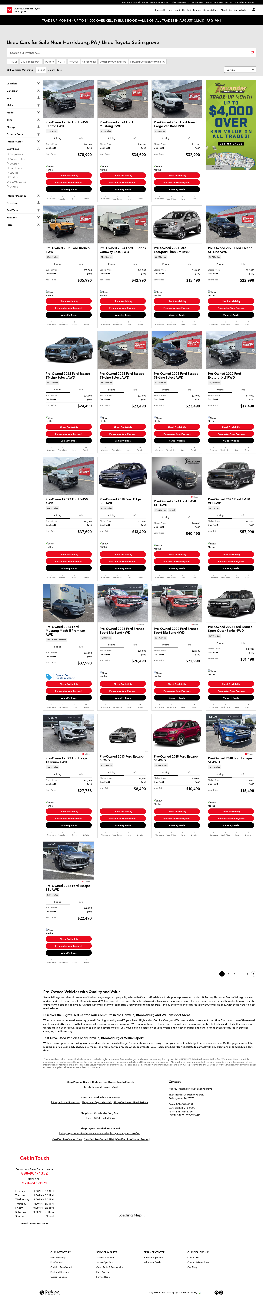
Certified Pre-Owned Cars (67, 1139)
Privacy (194, 1292)
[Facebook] (217, 1293)
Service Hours (103, 1276)
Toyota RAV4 (109, 1086)
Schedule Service (105, 1257)
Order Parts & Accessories (109, 1266)
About (224, 9)
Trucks (104, 1117)
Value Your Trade (152, 1262)
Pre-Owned (56, 1262)
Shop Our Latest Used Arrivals (131, 1102)
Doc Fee (50, 147)
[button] (69, 131)
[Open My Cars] (253, 10)
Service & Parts (210, 9)
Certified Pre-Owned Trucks (132, 1139)
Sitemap (185, 1292)
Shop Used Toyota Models (97, 1102)
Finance (197, 9)
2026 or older (31, 61)
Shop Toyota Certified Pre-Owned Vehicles (85, 1133)
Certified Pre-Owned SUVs (99, 1139)
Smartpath (160, 9)
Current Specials (58, 1276)
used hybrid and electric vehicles (176, 1027)
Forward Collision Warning (147, 61)
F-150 (12, 61)
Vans (112, 1117)
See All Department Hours (34, 1223)
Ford (39, 69)
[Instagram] (221, 1293)
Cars (88, 1117)
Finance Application (154, 1257)
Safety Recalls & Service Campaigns (164, 1292)
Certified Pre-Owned (61, 1266)
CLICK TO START (207, 20)
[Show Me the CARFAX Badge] (51, 293)
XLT (61, 61)
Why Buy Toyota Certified (125, 1133)
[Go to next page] (253, 974)
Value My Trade (69, 189)
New (170, 9)
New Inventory (57, 1257)
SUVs (96, 1117)
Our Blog (192, 1266)
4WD (73, 61)
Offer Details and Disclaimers (219, 167)
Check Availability (69, 175)
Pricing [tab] (57, 138)
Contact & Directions (198, 1262)
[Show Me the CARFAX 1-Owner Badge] (51, 168)
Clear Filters (55, 69)
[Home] (10, 10)
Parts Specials (103, 1271)
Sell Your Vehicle (237, 9)
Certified (186, 9)
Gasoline (89, 61)
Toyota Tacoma (92, 1086)
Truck (49, 61)
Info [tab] (81, 138)
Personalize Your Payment (68, 182)
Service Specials (104, 1262)
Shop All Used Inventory (66, 1102)
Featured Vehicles (59, 1271)
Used (177, 9)
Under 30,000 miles (113, 61)
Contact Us (193, 1257)
